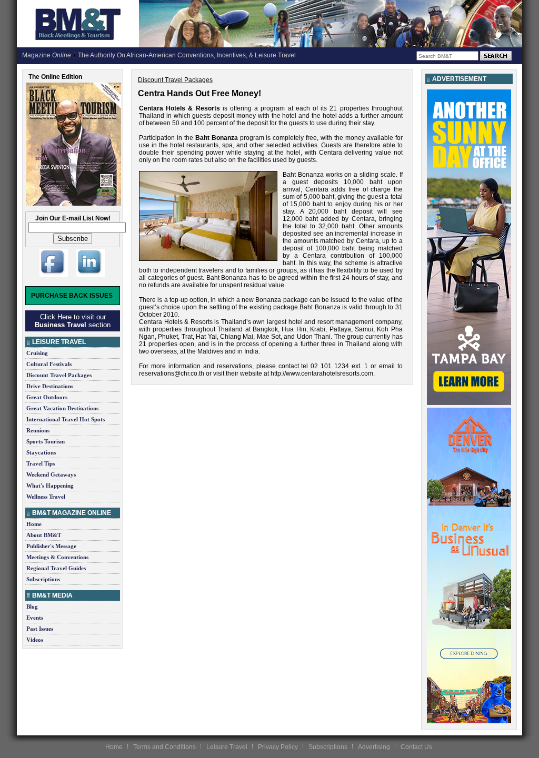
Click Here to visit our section (73, 321)
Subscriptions (43, 579)
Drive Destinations (49, 386)
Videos (34, 639)
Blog (32, 606)
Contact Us (416, 747)
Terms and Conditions (164, 747)
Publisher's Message (51, 546)
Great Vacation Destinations (62, 408)
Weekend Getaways (51, 474)
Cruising (37, 353)
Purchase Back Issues (72, 295)
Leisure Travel (226, 747)
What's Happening (50, 485)
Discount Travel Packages (59, 375)
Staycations (41, 452)
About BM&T (43, 535)
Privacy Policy (278, 747)
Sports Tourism (45, 441)
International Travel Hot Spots (65, 419)
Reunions (37, 430)
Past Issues (39, 628)
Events (34, 617)
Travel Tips (40, 463)
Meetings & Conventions (57, 557)
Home (34, 524)
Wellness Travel (45, 496)
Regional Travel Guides (56, 568)
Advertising (374, 747)
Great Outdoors (46, 397)
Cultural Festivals (49, 364)
